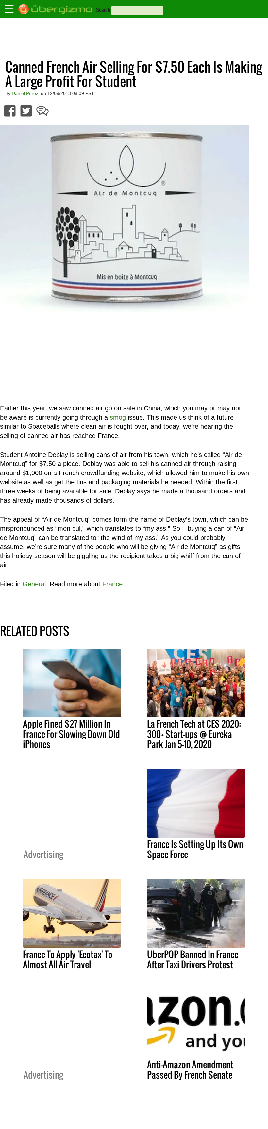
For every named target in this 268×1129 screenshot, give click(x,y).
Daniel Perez (25, 93)
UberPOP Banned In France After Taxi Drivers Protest (192, 959)
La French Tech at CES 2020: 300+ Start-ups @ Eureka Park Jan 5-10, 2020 (194, 734)
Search (103, 10)
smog (118, 417)
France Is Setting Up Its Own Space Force (195, 849)
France (112, 584)
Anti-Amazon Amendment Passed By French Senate (190, 1069)
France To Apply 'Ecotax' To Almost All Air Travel (67, 959)
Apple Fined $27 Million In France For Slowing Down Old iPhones (71, 734)
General (34, 584)
